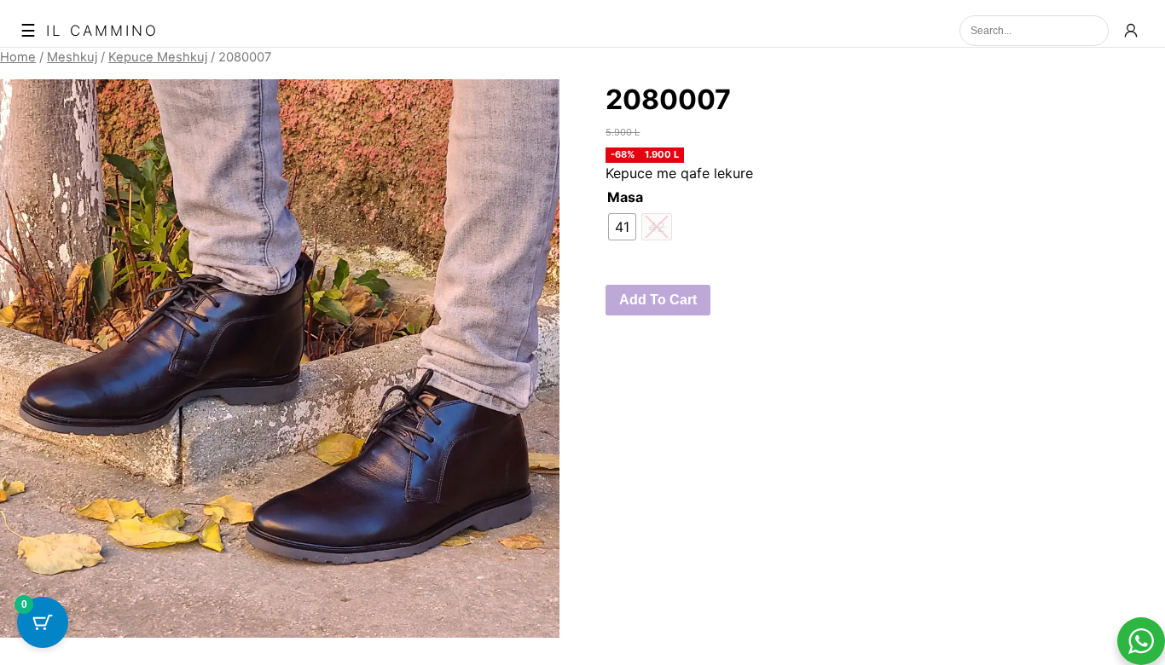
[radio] (622, 227)
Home (18, 57)
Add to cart (658, 299)
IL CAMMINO (102, 31)
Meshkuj (72, 57)
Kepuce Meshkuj (157, 57)
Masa (625, 196)
